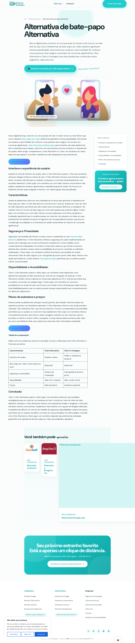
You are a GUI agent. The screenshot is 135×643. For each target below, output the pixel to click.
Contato (88, 613)
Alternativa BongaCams (49, 469)
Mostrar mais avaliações (35, 615)
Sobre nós (89, 609)
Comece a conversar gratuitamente (66, 564)
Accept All (41, 634)
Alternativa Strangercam (73, 518)
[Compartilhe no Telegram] (109, 631)
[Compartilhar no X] (88, 631)
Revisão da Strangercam (33, 609)
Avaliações (29, 591)
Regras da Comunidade (93, 596)
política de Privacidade (93, 605)
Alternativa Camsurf (31, 466)
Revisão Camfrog (30, 605)
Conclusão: (103, 164)
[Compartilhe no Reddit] (98, 631)
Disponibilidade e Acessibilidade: (110, 155)
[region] (27, 628)
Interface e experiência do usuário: (111, 143)
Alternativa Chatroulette (64, 601)
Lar (25, 19)
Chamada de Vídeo (48, 258)
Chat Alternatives (35, 19)
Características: (104, 147)
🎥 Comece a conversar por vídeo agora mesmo (49, 68)
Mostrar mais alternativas (67, 615)
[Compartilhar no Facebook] (93, 631)
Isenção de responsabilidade (95, 617)
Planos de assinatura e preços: (109, 160)
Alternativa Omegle (62, 596)
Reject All (27, 634)
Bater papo (50, 145)
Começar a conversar (19, 162)
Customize (14, 634)
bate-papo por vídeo (31, 139)
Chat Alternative (35, 145)
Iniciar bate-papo (115, 4)
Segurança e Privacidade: (107, 151)
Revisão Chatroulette (32, 601)
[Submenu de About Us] (62, 3)
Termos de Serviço (92, 601)
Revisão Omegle (30, 596)
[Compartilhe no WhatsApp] (103, 631)
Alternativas (60, 591)
